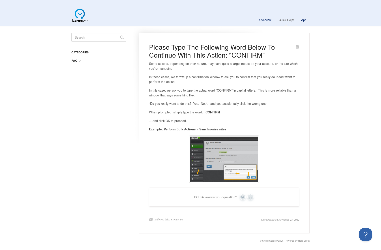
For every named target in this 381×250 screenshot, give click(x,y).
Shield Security (270, 240)
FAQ (74, 60)
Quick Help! (286, 20)
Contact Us (177, 219)
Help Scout (304, 240)
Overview (265, 20)
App (303, 20)
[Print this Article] (297, 47)
